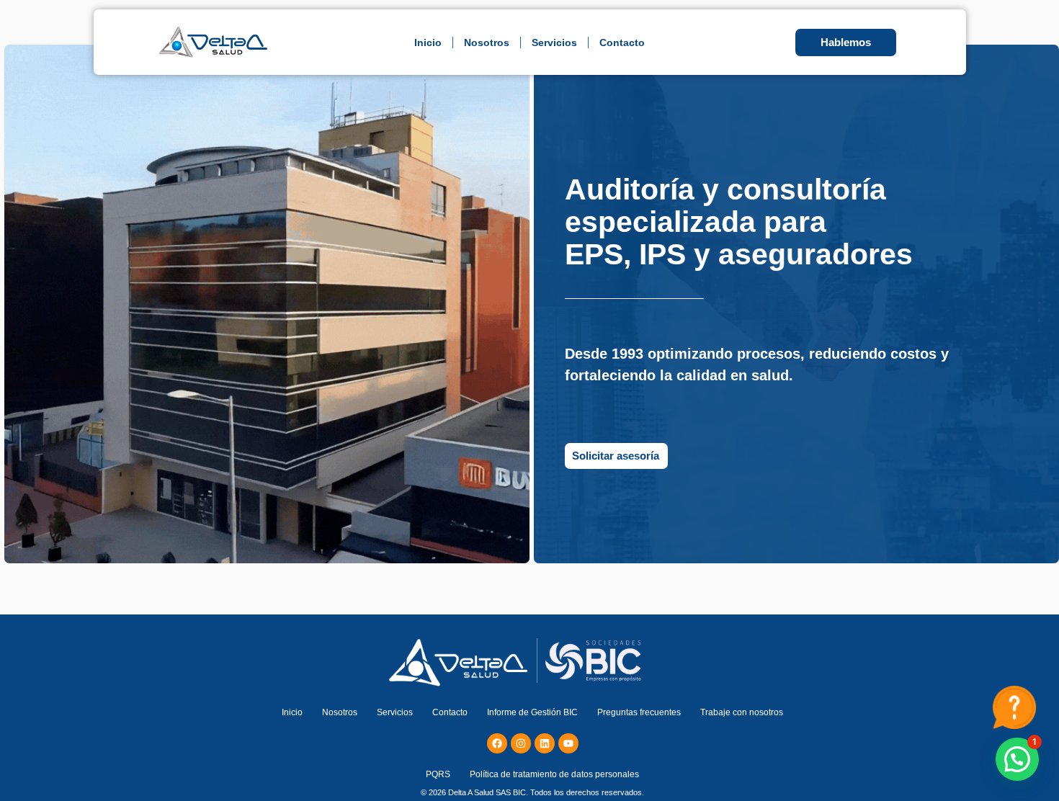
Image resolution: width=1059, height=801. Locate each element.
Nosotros (486, 42)
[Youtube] (568, 743)
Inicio (428, 42)
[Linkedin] (545, 743)
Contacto (622, 42)
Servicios (554, 42)
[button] (1017, 759)
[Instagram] (521, 743)
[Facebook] (497, 743)
